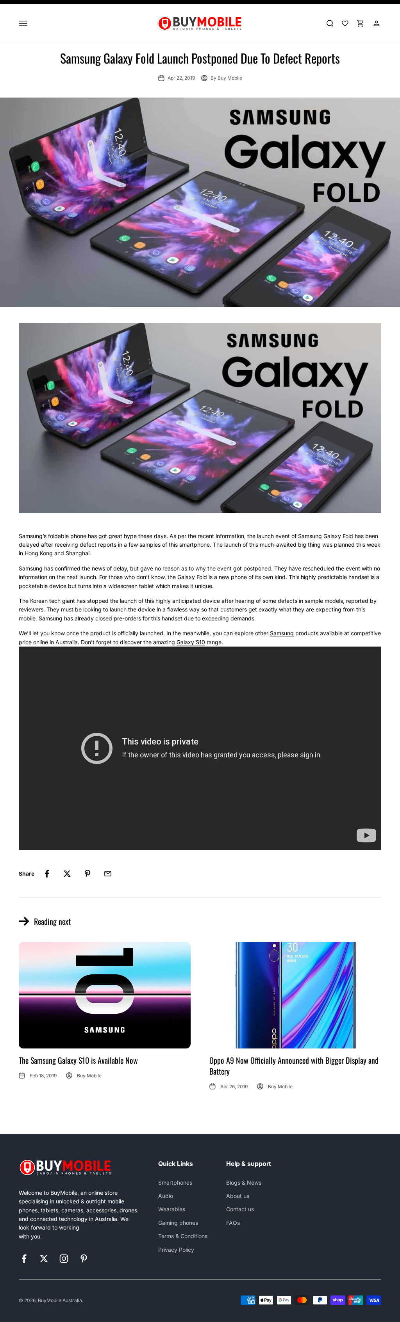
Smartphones (175, 1182)
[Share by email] (108, 873)
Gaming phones (178, 1222)
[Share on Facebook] (47, 873)
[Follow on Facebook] (24, 1258)
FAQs (233, 1222)
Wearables (171, 1209)
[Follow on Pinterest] (84, 1258)
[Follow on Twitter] (44, 1258)
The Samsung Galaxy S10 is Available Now (78, 1060)
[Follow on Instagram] (64, 1258)
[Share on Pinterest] (87, 873)
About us (237, 1195)
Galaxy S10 (191, 642)
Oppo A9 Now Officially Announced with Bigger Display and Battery (294, 1066)
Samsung (282, 633)
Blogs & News (243, 1182)
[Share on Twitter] (67, 873)
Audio (165, 1195)
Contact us (240, 1209)
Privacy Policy (176, 1249)
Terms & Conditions (182, 1236)
